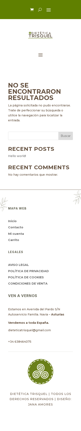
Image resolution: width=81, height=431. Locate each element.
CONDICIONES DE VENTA (28, 283)
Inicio (12, 221)
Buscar (66, 136)
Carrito (13, 240)
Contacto (15, 227)
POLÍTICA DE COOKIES (26, 277)
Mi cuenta (16, 234)
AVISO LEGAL (18, 265)
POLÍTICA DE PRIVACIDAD (28, 271)
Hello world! (17, 156)
